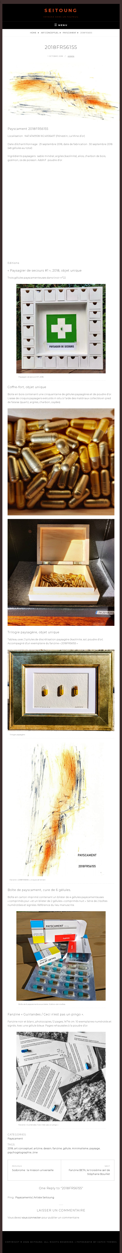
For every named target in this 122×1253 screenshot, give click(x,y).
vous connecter (31, 1217)
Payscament (69, 32)
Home (33, 32)
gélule (67, 1148)
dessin (47, 1148)
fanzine (57, 1148)
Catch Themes (107, 1242)
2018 (10, 1148)
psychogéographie (19, 1152)
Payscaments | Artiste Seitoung (34, 1197)
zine (35, 1152)
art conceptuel (50, 32)
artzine (38, 1148)
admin (71, 56)
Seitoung (61, 10)
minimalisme (80, 1148)
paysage (94, 1148)
